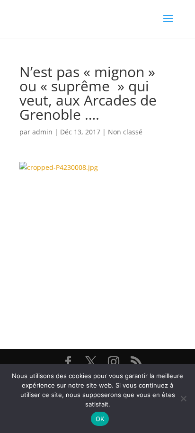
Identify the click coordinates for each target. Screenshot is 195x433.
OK (100, 419)
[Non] (183, 398)
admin (42, 131)
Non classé (125, 131)
